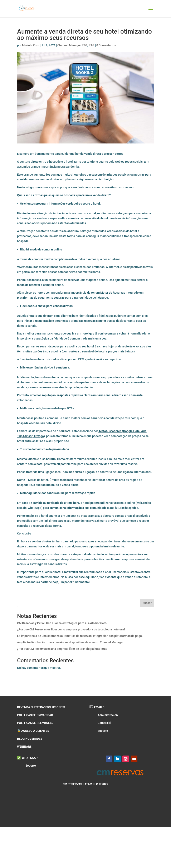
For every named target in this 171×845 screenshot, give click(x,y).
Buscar (147, 603)
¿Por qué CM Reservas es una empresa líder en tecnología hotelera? (62, 648)
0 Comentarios (106, 45)
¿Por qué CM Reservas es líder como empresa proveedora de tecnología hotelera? (71, 629)
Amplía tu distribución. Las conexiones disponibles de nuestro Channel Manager (70, 642)
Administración (108, 715)
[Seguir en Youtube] (134, 759)
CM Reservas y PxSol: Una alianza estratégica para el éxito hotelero (62, 623)
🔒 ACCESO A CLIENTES (33, 730)
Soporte (103, 730)
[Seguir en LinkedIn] (117, 759)
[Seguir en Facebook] (109, 759)
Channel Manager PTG (72, 45)
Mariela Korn (30, 45)
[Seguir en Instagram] (125, 759)
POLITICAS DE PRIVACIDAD (35, 715)
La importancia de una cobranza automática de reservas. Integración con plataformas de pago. (80, 636)
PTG (91, 45)
